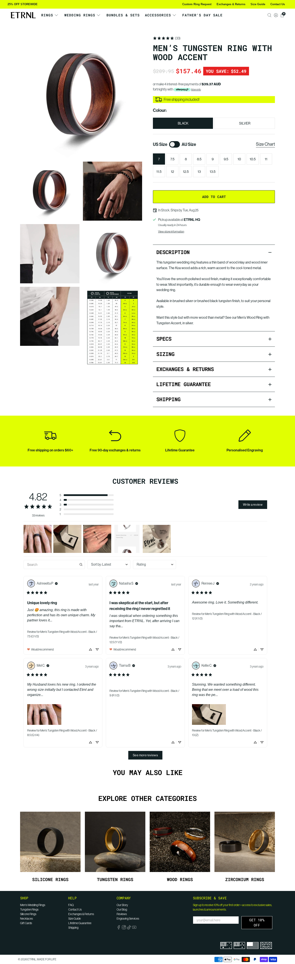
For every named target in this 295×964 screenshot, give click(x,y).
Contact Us (277, 4)
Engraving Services (128, 918)
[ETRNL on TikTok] (129, 928)
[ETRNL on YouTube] (134, 928)
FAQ (71, 905)
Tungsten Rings (29, 909)
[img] (56, 583)
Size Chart (265, 144)
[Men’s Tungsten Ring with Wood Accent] (81, 96)
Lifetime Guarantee (79, 923)
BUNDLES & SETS (123, 15)
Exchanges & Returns (231, 4)
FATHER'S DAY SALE (202, 15)
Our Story (122, 905)
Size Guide (258, 4)
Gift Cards (26, 923)
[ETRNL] (23, 15)
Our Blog (122, 909)
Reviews (122, 914)
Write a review (253, 505)
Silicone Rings (28, 914)
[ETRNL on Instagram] (124, 928)
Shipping (73, 928)
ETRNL (31, 959)
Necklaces (26, 918)
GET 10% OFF (257, 922)
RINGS (47, 15)
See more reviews (145, 755)
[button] (87, 495)
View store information (171, 231)
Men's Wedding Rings (32, 905)
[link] (167, 38)
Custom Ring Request (196, 4)
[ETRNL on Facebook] (119, 928)
